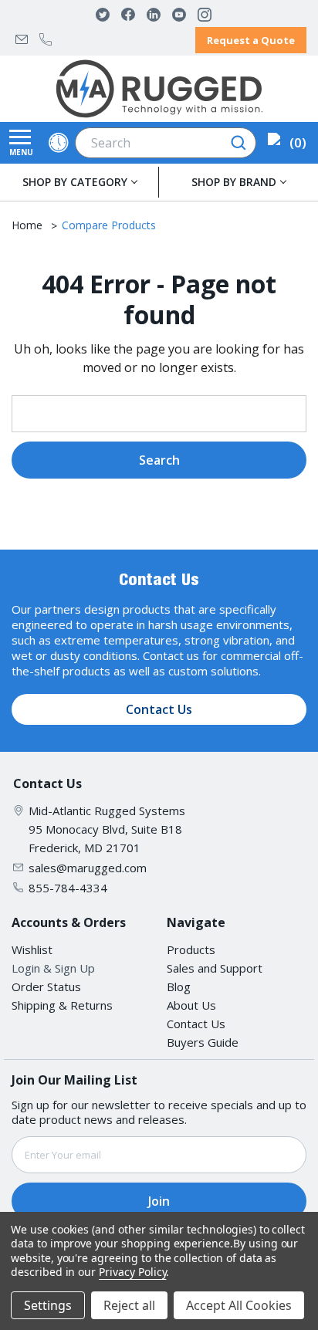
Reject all (129, 1305)
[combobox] (165, 142)
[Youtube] (179, 15)
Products (191, 949)
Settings (48, 1305)
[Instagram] (204, 15)
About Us (191, 1005)
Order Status (46, 986)
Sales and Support (214, 968)
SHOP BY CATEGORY (74, 181)
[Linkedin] (154, 15)
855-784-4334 (45, 39)
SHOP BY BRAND (233, 181)
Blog (179, 986)
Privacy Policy (132, 1271)
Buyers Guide (202, 1042)
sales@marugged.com (21, 39)
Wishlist (32, 949)
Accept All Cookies (239, 1305)
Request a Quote (251, 40)
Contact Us (159, 709)
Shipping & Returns (62, 1005)
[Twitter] (103, 15)
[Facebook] (128, 15)
